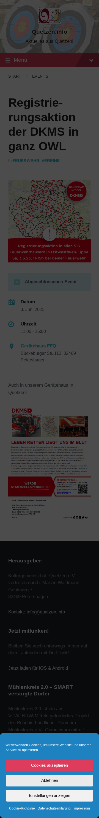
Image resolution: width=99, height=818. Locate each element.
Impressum (81, 808)
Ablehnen (49, 780)
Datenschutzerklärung (54, 808)
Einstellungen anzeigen (49, 795)
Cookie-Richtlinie (22, 808)
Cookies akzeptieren (49, 765)
